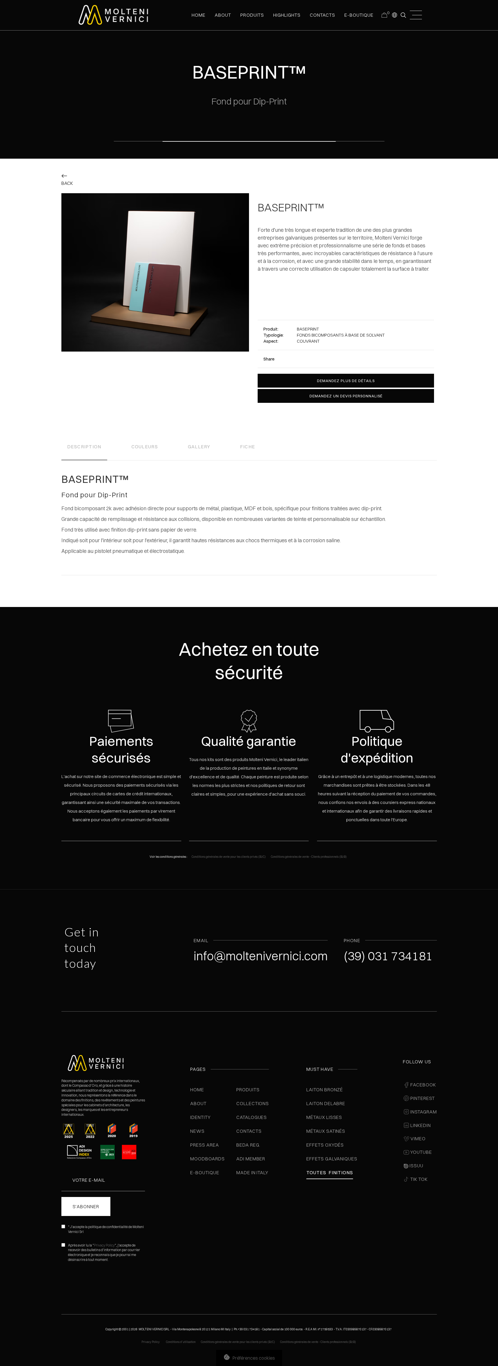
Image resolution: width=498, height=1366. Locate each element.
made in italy (252, 1172)
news (197, 1131)
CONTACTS (322, 15)
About (198, 1103)
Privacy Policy (104, 1245)
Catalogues (251, 1117)
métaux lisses (324, 1117)
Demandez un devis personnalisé (346, 396)
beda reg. (248, 1145)
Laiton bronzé (324, 1089)
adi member (250, 1159)
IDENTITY (200, 1117)
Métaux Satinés (325, 1131)
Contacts (249, 1131)
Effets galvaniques (331, 1159)
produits (252, 15)
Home (197, 1089)
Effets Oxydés (325, 1145)
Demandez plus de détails (346, 380)
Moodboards (207, 1159)
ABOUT (223, 15)
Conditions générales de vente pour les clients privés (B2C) (229, 857)
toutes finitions (329, 1172)
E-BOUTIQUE (358, 15)
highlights (287, 15)
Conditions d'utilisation (181, 1342)
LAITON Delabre (325, 1103)
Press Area (204, 1145)
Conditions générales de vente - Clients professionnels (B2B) (309, 857)
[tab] (84, 447)
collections (252, 1103)
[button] (394, 15)
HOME (198, 15)
